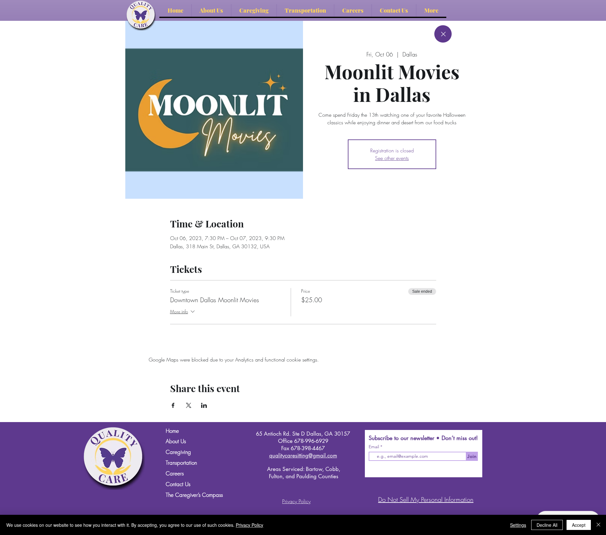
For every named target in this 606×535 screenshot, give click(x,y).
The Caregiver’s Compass (193, 495)
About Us (176, 441)
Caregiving (178, 452)
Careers (175, 473)
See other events (392, 158)
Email (374, 446)
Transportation (181, 463)
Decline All (547, 525)
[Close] (443, 34)
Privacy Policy (249, 525)
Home (172, 431)
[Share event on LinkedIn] (204, 405)
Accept (578, 525)
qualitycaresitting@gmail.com (303, 455)
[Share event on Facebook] (173, 405)
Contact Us (178, 484)
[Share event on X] (189, 405)
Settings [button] (518, 525)
